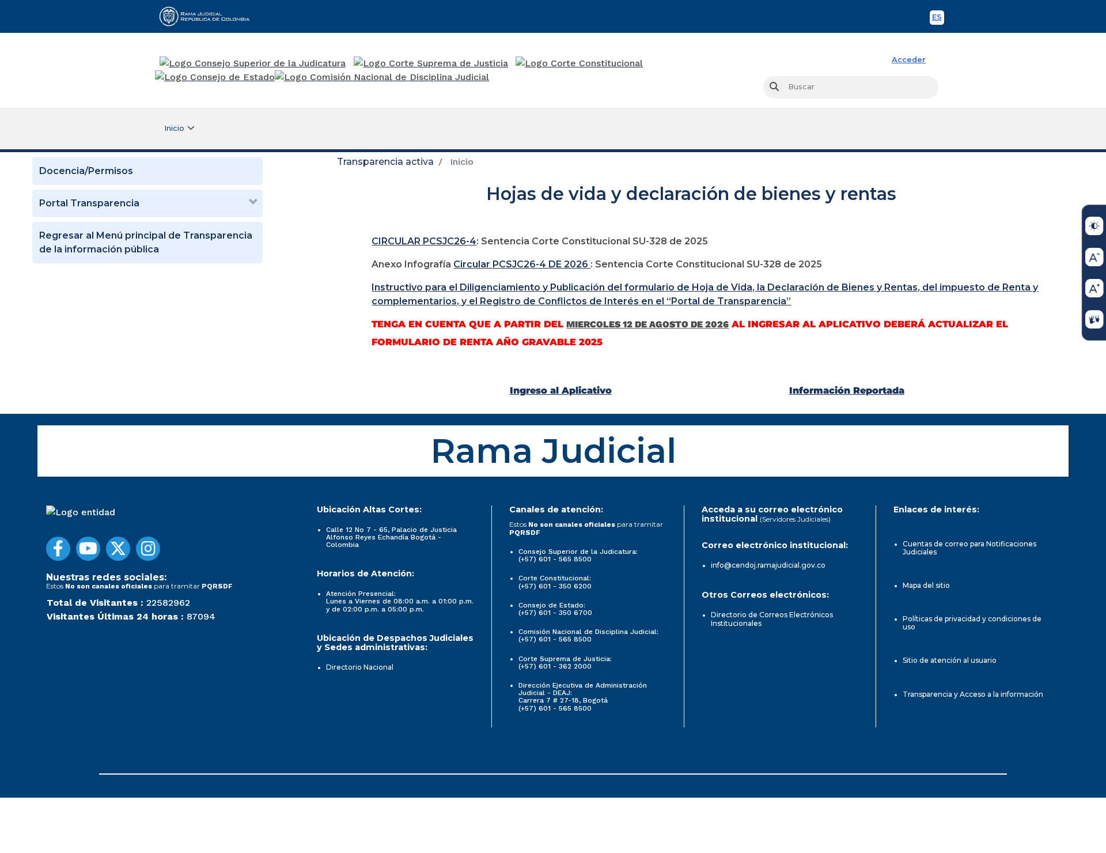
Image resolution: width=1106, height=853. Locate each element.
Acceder (909, 59)
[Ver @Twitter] (118, 549)
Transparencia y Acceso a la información (973, 694)
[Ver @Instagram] (148, 549)
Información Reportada (846, 390)
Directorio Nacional (359, 667)
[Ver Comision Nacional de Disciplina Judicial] (382, 77)
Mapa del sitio (926, 585)
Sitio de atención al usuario (950, 660)
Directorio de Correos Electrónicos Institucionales (772, 618)
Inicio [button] (174, 128)
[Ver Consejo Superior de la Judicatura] (252, 63)
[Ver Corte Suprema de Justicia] (431, 63)
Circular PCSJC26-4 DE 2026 (521, 264)
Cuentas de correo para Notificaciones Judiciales (969, 547)
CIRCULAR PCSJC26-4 (424, 241)
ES (938, 19)
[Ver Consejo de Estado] (215, 77)
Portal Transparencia (89, 203)
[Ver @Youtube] (88, 549)
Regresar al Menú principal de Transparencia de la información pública (145, 242)
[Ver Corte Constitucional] (579, 63)
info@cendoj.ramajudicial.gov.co (768, 565)
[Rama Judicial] (209, 16)
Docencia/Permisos (86, 170)
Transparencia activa (385, 161)
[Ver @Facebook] (58, 549)
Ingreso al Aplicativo (561, 390)
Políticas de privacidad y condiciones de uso (972, 622)
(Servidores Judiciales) (795, 519)
